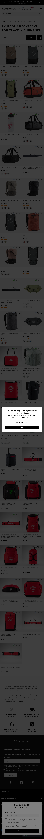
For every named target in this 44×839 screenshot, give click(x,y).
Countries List (22, 423)
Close (22, 428)
